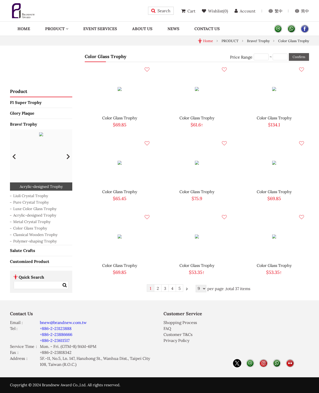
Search (164, 10)
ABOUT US (142, 28)
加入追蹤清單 (147, 69)
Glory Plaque (22, 113)
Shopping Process (180, 322)
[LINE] (278, 29)
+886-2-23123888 (56, 328)
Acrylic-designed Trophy (34, 215)
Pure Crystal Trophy (31, 202)
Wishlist (218, 10)
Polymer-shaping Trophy (35, 241)
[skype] (305, 29)
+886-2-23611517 (55, 340)
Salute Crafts (22, 250)
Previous (13, 156)
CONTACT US (207, 28)
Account (247, 10)
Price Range (241, 57)
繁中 (279, 10)
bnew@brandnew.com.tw (63, 322)
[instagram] (263, 363)
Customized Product (29, 261)
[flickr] (290, 363)
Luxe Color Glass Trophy (35, 208)
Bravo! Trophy (258, 41)
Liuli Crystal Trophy (30, 195)
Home (208, 41)
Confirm (299, 57)
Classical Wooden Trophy (35, 234)
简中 (305, 10)
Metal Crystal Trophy (32, 221)
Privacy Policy (176, 340)
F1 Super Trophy (26, 102)
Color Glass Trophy (293, 41)
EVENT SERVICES (100, 28)
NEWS (173, 28)
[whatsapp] (291, 29)
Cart (191, 10)
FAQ (167, 328)
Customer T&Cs (177, 334)
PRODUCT (55, 28)
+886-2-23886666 (56, 334)
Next (68, 156)
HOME (23, 28)
